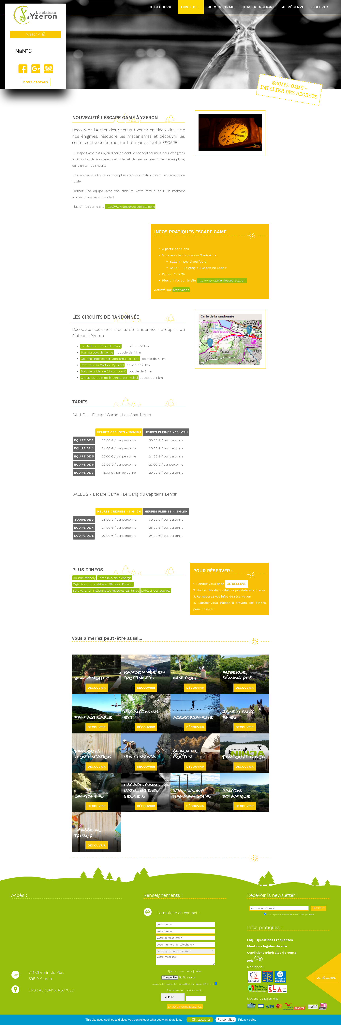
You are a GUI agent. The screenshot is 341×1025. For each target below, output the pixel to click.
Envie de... (191, 7)
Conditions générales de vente (272, 952)
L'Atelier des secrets (155, 590)
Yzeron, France (35, 51)
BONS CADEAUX (35, 82)
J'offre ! (319, 7)
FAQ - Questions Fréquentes (270, 940)
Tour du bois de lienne (97, 352)
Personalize (225, 1019)
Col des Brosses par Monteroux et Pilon (110, 359)
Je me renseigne (258, 7)
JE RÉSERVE (236, 584)
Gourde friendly (84, 578)
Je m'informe (221, 7)
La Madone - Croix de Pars (101, 346)
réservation (181, 290)
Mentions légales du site (267, 946)
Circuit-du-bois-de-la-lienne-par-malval (109, 378)
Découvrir (97, 687)
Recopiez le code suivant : (185, 990)
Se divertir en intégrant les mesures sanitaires (106, 590)
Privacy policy (247, 1019)
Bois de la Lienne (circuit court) (103, 371)
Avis (250, 960)
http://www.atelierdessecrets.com (130, 207)
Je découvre (161, 7)
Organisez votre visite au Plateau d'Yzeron (103, 584)
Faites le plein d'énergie (115, 578)
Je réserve (293, 7)
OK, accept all (201, 1019)
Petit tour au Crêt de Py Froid (102, 365)
